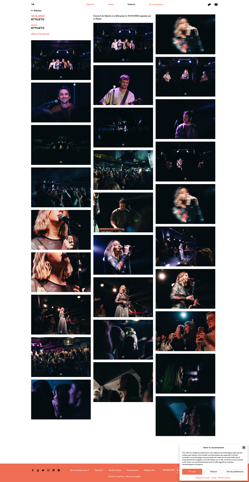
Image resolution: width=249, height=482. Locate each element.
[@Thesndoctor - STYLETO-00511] (61, 145)
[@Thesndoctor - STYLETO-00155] (123, 255)
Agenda (90, 5)
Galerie (131, 5)
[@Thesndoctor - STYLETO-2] (185, 331)
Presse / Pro (149, 470)
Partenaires (132, 470)
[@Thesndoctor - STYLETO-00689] (185, 119)
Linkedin (53, 470)
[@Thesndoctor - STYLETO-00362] (123, 170)
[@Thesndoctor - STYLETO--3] (61, 399)
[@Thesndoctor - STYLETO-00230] (185, 246)
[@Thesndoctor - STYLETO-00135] (61, 272)
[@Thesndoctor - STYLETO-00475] (185, 161)
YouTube (37, 470)
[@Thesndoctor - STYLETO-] (123, 340)
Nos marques (156, 5)
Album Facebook (40, 34)
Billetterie (209, 4)
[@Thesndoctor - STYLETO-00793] (123, 43)
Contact (216, 4)
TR (32, 5)
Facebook (32, 470)
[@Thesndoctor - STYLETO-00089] (123, 297)
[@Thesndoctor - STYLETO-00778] (185, 77)
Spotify (58, 470)
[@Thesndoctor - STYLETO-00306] (185, 204)
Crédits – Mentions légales (220, 477)
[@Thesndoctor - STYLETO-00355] (61, 187)
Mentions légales (133, 476)
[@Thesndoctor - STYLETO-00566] (123, 127)
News (111, 5)
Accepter (192, 471)
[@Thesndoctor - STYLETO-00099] (185, 289)
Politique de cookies (202, 477)
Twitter (43, 470)
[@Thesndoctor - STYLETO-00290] (123, 212)
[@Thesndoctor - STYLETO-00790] (61, 60)
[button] (244, 447)
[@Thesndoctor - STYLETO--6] (61, 357)
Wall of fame (115, 470)
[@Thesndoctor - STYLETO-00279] (61, 230)
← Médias (36, 11)
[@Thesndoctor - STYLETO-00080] (61, 315)
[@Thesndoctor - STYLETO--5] (185, 374)
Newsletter (169, 470)
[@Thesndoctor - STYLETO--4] (123, 382)
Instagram (48, 470)
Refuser (213, 471)
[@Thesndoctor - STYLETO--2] (185, 416)
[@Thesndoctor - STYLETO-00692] (61, 102)
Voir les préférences (235, 471)
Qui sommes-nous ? (79, 470)
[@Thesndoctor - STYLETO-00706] (123, 85)
